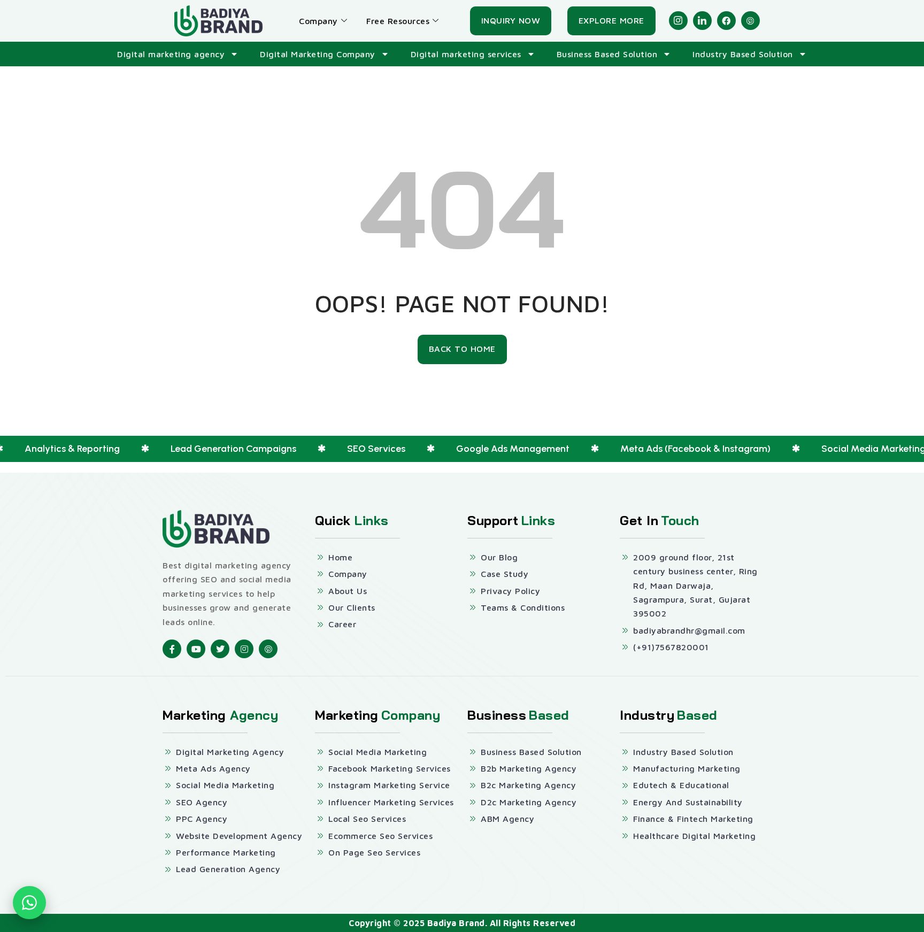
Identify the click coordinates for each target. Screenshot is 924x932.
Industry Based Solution (742, 54)
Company (318, 21)
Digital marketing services (466, 54)
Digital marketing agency (171, 54)
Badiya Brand (456, 923)
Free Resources (397, 21)
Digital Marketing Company (317, 54)
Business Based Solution (607, 54)
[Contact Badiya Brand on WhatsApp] (29, 902)
